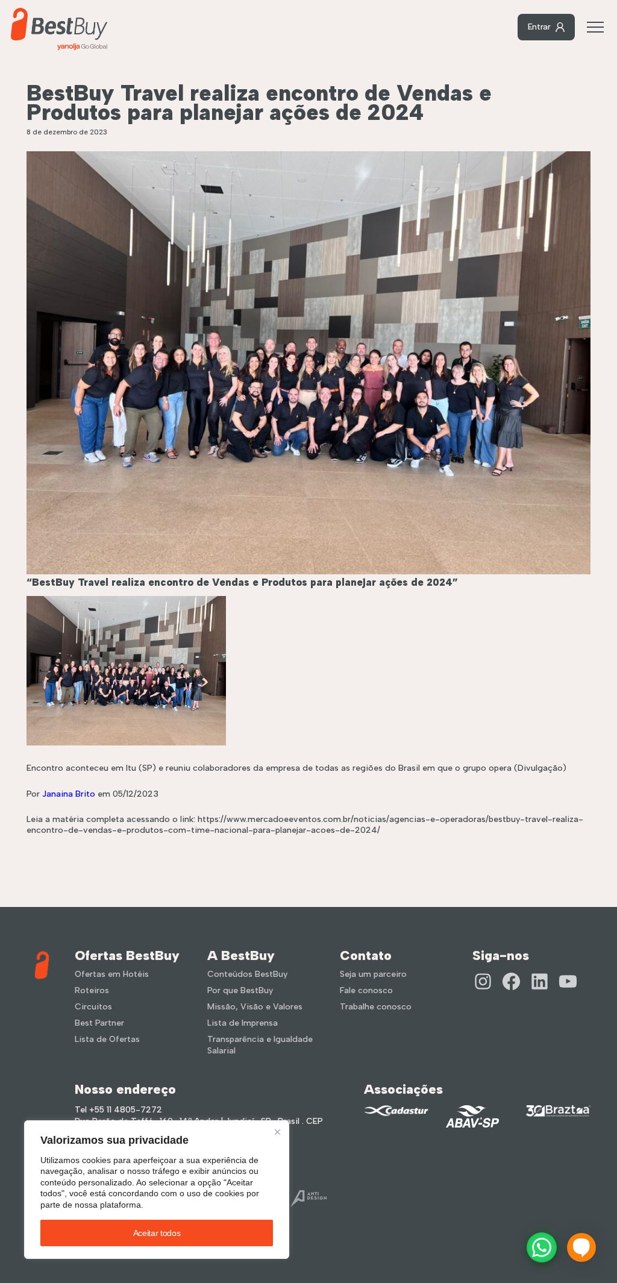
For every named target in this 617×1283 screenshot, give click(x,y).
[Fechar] (277, 1132)
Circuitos (93, 1007)
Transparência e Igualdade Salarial (260, 1045)
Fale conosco (366, 990)
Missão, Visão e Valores (254, 1007)
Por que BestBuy (240, 990)
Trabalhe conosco (376, 1007)
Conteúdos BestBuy (247, 974)
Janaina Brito (68, 794)
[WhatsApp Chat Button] (542, 1247)
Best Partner (99, 1023)
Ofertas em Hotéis (112, 974)
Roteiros (92, 990)
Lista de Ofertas (107, 1039)
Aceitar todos (156, 1233)
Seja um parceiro (373, 974)
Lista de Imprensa (242, 1023)
